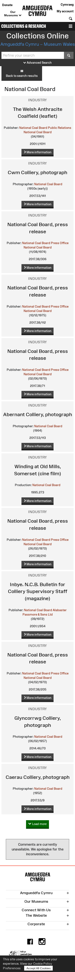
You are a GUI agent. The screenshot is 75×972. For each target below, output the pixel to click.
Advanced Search (39, 62)
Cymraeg (67, 4)
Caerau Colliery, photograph (38, 777)
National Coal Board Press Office (45, 243)
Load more (39, 824)
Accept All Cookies (38, 968)
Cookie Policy (42, 963)
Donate (7, 5)
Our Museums (11, 13)
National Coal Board (38, 132)
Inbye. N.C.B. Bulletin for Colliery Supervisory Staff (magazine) (37, 591)
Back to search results (22, 75)
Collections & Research (23, 26)
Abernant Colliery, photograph (37, 414)
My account (65, 11)
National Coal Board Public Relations (45, 127)
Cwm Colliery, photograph (37, 172)
